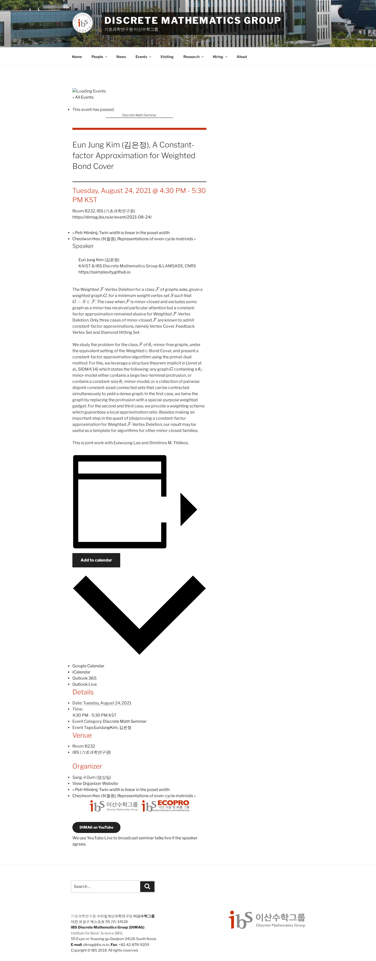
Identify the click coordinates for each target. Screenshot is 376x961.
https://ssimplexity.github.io (105, 272)
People (97, 56)
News (121, 56)
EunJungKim (106, 727)
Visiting (167, 56)
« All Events (83, 97)
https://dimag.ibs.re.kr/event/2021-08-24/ (112, 217)
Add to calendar (96, 560)
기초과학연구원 (83, 916)
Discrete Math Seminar (139, 115)
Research (191, 56)
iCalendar (81, 672)
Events (141, 56)
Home (77, 56)
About (242, 56)
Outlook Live (84, 684)
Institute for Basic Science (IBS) (97, 933)
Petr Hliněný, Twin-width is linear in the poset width (121, 232)
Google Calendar (88, 665)
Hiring (218, 56)
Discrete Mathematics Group (193, 20)
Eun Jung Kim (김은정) (99, 259)
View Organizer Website (95, 783)
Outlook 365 (84, 678)
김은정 (125, 727)
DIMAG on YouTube (96, 827)
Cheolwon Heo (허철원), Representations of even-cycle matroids (134, 238)
